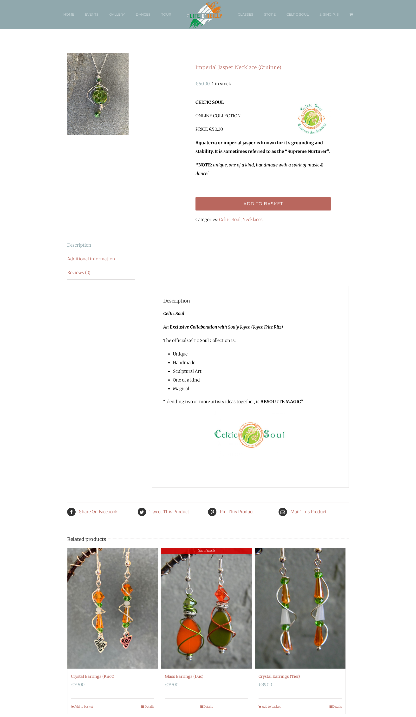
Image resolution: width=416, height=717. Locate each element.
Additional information (91, 259)
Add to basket (263, 203)
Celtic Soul (229, 219)
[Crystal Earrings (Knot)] (112, 608)
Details (149, 706)
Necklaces (252, 219)
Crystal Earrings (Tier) (279, 676)
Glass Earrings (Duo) (184, 676)
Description (79, 245)
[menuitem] (79, 14)
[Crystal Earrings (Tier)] (300, 608)
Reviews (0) (79, 272)
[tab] (101, 245)
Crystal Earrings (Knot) (92, 676)
